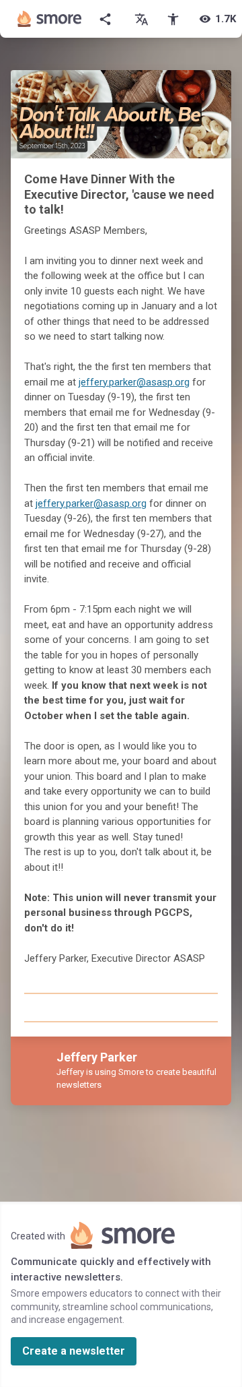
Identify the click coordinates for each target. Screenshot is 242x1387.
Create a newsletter (73, 1351)
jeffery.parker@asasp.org (134, 382)
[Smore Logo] (49, 19)
